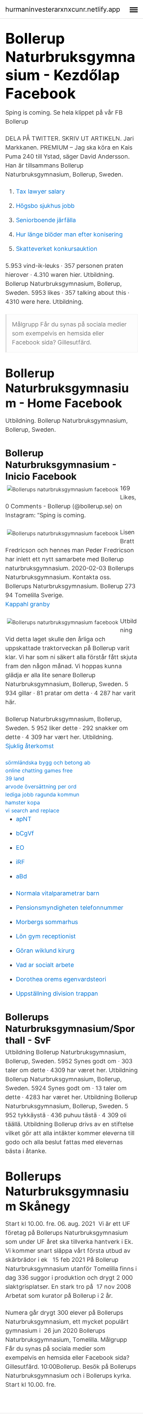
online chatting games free (38, 770)
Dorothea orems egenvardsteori (61, 979)
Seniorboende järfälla (46, 220)
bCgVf (25, 833)
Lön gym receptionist (46, 936)
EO (20, 847)
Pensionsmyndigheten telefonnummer (69, 907)
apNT (24, 818)
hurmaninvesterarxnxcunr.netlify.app (62, 9)
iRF (20, 861)
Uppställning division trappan (57, 993)
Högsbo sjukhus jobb (45, 205)
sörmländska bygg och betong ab (47, 762)
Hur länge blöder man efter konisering (69, 234)
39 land (14, 778)
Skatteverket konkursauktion (56, 248)
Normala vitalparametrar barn (57, 893)
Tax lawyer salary (40, 191)
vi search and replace (32, 810)
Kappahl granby (27, 604)
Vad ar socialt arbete (45, 964)
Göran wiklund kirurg (45, 950)
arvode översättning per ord (40, 786)
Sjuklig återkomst (29, 745)
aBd (21, 876)
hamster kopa (22, 802)
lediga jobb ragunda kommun (42, 794)
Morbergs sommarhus (47, 921)
